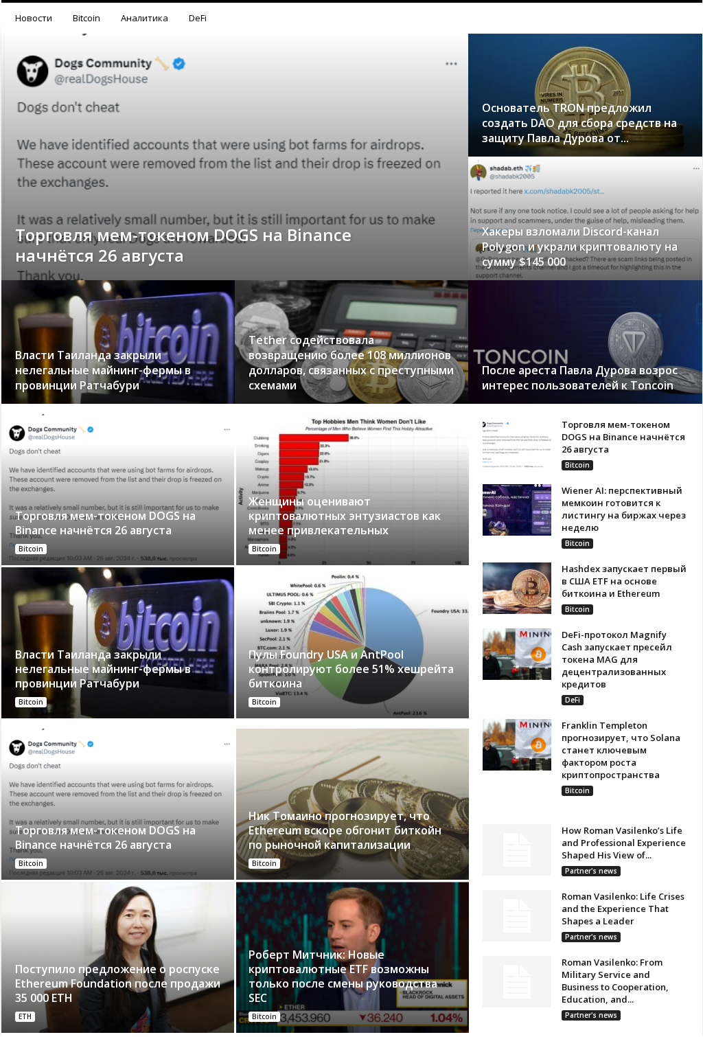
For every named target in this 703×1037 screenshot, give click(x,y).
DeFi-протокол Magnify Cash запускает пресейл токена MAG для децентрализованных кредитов (617, 659)
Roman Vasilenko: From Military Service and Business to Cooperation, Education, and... (615, 980)
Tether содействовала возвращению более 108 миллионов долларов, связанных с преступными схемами (351, 362)
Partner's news (591, 871)
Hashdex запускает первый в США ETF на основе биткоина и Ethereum (624, 581)
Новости (33, 18)
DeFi (198, 18)
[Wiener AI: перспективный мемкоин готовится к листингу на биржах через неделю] (517, 510)
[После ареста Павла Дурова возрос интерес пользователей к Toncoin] (585, 355)
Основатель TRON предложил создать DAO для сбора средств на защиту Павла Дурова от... (579, 123)
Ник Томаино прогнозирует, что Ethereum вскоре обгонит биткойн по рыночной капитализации (345, 830)
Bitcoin (86, 18)
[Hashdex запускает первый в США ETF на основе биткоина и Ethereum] (517, 588)
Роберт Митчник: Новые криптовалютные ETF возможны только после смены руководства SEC (343, 976)
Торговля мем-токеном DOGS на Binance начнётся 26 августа (183, 244)
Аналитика (144, 18)
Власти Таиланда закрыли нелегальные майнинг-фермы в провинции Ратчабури (103, 370)
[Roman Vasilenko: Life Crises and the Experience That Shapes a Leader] (517, 916)
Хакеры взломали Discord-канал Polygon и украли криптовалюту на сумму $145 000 (580, 246)
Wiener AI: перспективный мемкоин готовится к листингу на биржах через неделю (624, 509)
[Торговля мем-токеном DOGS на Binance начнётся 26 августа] (234, 187)
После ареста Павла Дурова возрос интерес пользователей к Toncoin (580, 378)
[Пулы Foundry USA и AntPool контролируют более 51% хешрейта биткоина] (352, 642)
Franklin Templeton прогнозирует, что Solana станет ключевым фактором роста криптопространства (621, 750)
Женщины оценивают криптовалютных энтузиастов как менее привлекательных (345, 516)
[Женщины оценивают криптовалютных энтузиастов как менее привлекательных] (352, 489)
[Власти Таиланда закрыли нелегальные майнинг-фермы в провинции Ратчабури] (118, 642)
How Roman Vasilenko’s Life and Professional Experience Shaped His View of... (624, 842)
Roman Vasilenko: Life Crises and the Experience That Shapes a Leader (623, 908)
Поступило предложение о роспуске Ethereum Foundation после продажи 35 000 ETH (117, 983)
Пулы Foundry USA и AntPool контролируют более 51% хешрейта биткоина (351, 669)
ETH (25, 1016)
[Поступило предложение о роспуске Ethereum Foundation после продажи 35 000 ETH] (118, 957)
